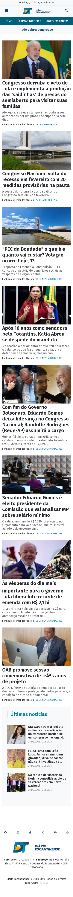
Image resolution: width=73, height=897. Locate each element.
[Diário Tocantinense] (36, 11)
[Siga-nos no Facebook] (5, 832)
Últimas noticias (29, 21)
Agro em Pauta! (57, 21)
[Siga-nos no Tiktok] (30, 832)
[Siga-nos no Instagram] (18, 832)
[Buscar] (66, 11)
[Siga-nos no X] (42, 832)
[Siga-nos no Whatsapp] (67, 832)
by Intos (44, 883)
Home (8, 21)
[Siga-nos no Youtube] (55, 832)
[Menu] (6, 11)
